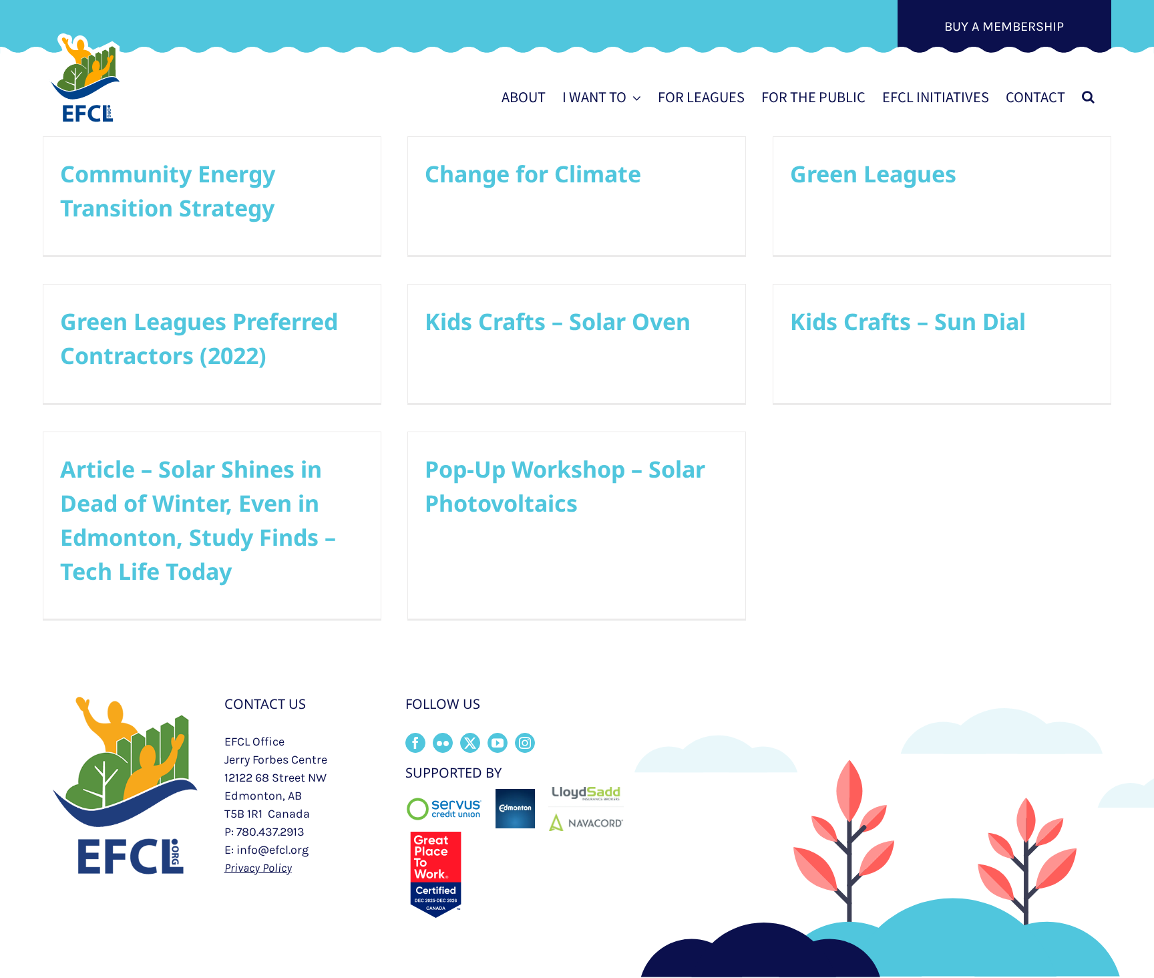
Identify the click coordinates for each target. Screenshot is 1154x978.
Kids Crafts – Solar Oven (558, 321)
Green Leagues (873, 173)
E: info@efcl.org (266, 849)
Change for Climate (533, 173)
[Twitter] (470, 743)
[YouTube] (498, 743)
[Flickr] (443, 743)
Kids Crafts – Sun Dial (908, 321)
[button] (1088, 97)
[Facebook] (415, 743)
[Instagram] (525, 743)
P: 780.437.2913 (264, 831)
